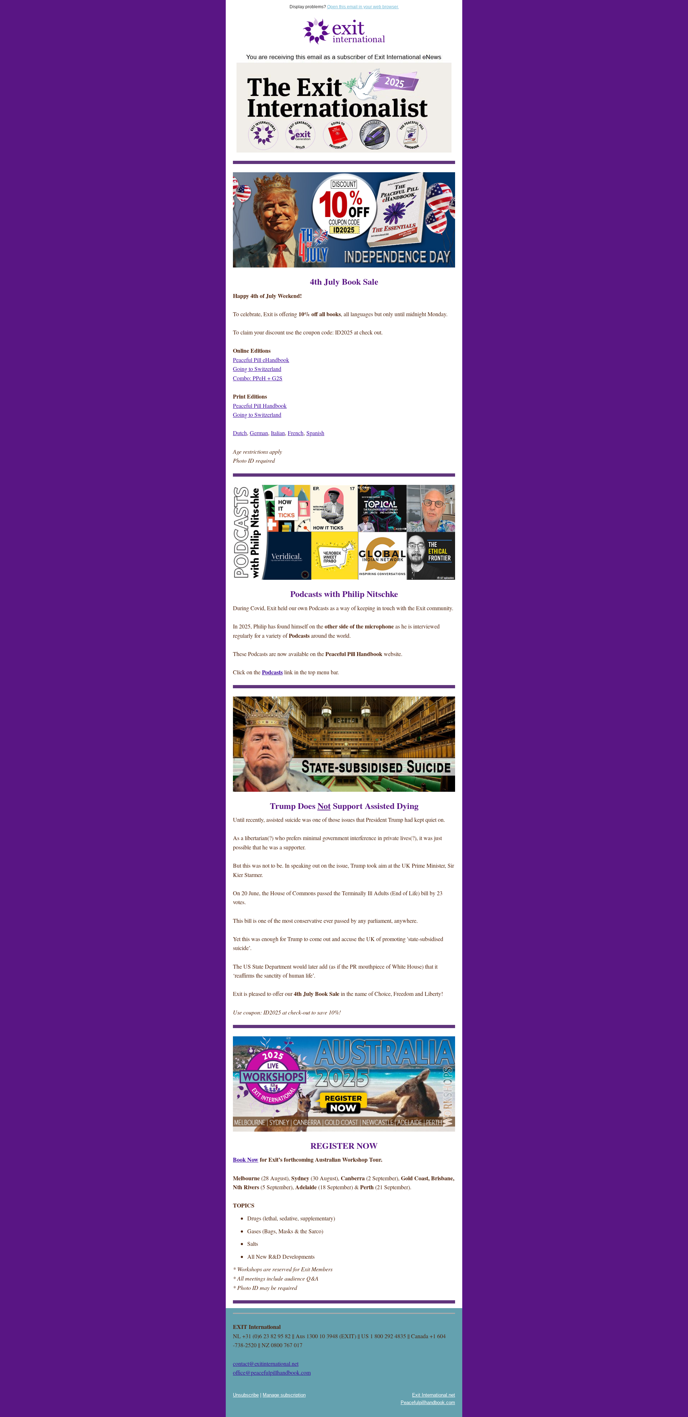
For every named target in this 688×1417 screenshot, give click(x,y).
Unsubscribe (246, 1395)
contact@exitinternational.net (265, 1363)
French (296, 433)
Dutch (240, 433)
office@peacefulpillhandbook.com (272, 1372)
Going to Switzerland (257, 368)
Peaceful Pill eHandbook (261, 359)
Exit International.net (433, 1395)
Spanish (315, 433)
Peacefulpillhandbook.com (428, 1402)
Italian (278, 433)
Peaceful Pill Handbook (260, 405)
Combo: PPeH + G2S (257, 378)
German (259, 433)
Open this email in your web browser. (363, 6)
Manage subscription (284, 1395)
